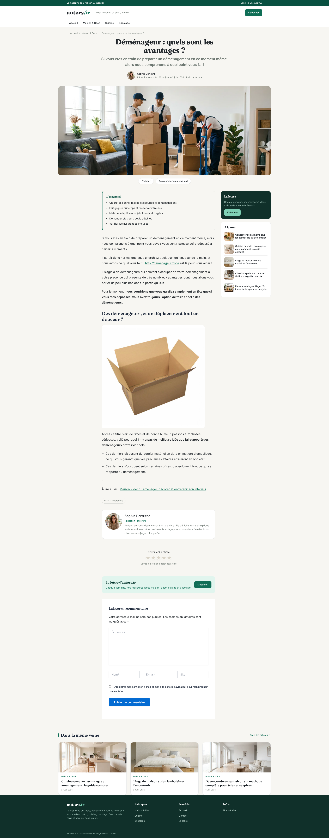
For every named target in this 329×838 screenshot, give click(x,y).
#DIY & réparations (113, 500)
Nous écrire (229, 810)
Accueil (73, 22)
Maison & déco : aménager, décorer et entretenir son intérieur (163, 489)
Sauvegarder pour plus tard (173, 181)
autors (78, 12)
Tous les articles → (260, 735)
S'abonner (253, 12)
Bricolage (124, 22)
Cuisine (109, 22)
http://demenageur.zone (162, 263)
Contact (183, 815)
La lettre (183, 820)
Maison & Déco (91, 22)
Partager (146, 181)
